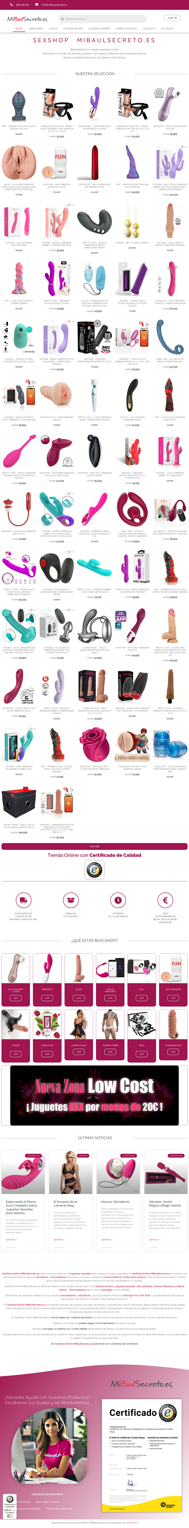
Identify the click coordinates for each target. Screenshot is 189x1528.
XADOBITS (132, 1522)
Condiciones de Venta (18, 1501)
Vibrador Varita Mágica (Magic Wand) (165, 1203)
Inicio (19, 28)
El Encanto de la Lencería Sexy (65, 1203)
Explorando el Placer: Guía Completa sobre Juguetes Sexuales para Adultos (21, 1207)
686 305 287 (22, 4)
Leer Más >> (11, 1240)
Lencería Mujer (73, 28)
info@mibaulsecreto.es (54, 4)
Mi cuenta (167, 28)
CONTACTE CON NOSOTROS (47, 1494)
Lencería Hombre (99, 28)
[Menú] (15, 1496)
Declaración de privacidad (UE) (23, 1508)
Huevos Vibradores (115, 1202)
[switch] (10, 1516)
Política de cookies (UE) (59, 1508)
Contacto (149, 28)
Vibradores (35, 28)
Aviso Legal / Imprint (47, 1501)
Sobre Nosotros (126, 28)
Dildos (53, 28)
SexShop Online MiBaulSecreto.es (21, 1273)
